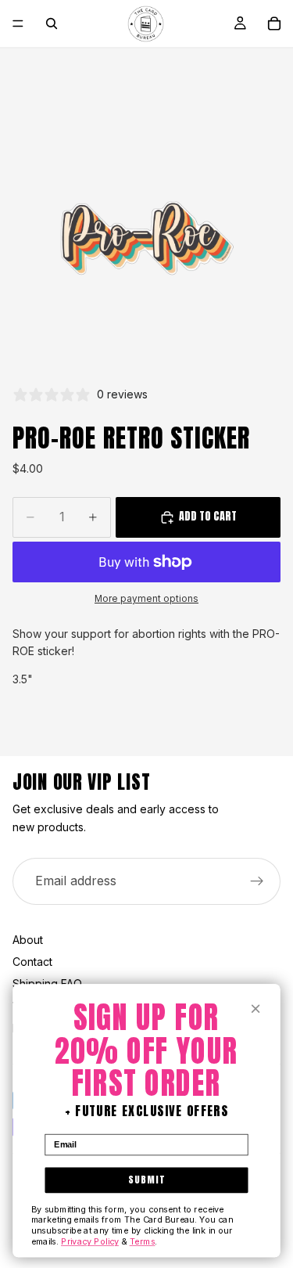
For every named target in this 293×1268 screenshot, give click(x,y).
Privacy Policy (90, 1241)
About (28, 939)
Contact (32, 961)
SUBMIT (146, 1180)
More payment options (146, 598)
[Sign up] (257, 881)
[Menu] (18, 23)
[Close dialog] (255, 1009)
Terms (142, 1241)
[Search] (51, 23)
